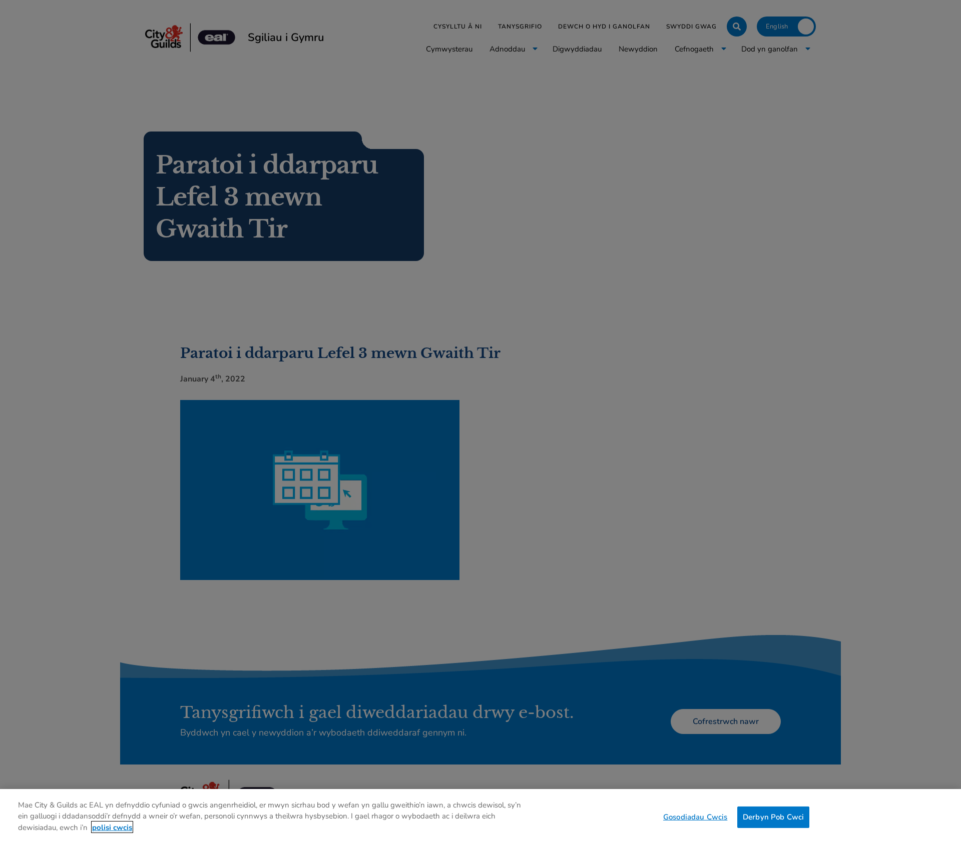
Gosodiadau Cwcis (695, 817)
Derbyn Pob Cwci (773, 817)
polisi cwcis (112, 827)
